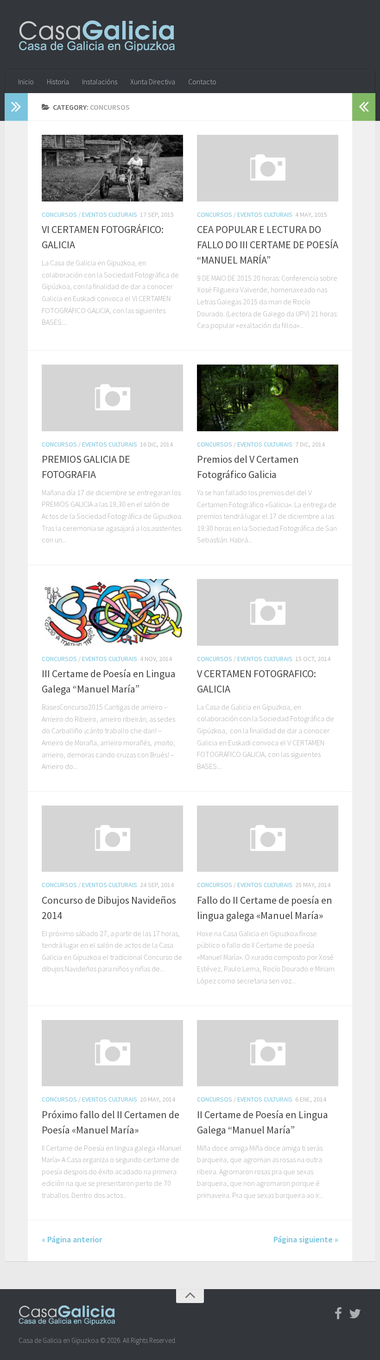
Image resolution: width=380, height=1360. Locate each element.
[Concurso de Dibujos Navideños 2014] (112, 839)
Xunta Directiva (152, 81)
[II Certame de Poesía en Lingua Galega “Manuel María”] (267, 1053)
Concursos (59, 214)
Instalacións (99, 81)
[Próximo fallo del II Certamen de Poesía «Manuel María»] (112, 1053)
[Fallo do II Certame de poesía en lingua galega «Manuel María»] (267, 839)
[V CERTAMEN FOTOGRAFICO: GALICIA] (267, 612)
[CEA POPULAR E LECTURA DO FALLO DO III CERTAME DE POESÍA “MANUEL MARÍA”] (267, 168)
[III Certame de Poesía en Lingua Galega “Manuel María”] (112, 612)
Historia (58, 81)
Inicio (26, 81)
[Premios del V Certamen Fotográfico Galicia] (267, 398)
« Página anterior (72, 1239)
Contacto (202, 81)
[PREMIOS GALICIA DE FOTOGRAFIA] (112, 398)
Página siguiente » (305, 1239)
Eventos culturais (109, 214)
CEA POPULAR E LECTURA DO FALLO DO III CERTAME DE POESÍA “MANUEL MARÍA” (267, 244)
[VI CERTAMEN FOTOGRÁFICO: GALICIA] (112, 168)
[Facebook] (338, 1314)
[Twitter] (354, 1314)
